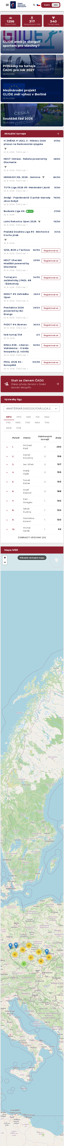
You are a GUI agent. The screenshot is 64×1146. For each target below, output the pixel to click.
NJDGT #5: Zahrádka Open (16, 296)
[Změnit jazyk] (39, 5)
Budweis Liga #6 (14, 211)
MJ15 (8, 428)
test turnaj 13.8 (13, 334)
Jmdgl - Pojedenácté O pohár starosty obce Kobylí (27, 199)
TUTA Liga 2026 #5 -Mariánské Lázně (27, 187)
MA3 (18, 422)
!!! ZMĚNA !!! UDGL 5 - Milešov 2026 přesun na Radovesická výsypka (25, 142)
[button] (47, 952)
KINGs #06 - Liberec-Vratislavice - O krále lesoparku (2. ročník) (17, 348)
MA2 (46, 417)
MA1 (28, 417)
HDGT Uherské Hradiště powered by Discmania (16, 263)
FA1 (37, 417)
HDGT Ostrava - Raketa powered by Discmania (25, 160)
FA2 (8, 422)
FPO (19, 417)
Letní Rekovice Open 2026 (20, 221)
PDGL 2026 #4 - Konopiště (13, 364)
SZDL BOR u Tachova (17, 250)
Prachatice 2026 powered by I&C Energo (14, 311)
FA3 (27, 422)
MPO (9, 417)
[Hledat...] (34, 5)
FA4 (47, 422)
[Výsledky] (5, 148)
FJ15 (18, 428)
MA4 (37, 422)
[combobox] (32, 409)
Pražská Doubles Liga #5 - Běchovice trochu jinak (26, 233)
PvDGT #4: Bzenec (15, 324)
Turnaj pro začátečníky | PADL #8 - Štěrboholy (17, 280)
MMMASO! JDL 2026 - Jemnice (22, 177)
